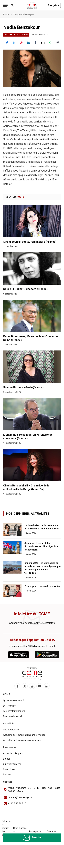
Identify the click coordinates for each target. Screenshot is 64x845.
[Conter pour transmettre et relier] (12, 590)
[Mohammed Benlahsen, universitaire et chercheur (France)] (32, 414)
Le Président (9, 705)
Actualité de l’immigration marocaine (22, 740)
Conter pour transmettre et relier (42, 586)
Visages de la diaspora (16, 35)
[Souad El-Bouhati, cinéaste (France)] (32, 268)
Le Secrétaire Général (14, 711)
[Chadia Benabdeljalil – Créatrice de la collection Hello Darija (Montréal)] (32, 465)
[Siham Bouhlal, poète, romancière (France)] (32, 221)
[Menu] (5, 5)
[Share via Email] (42, 42)
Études (6, 758)
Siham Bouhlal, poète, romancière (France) (29, 241)
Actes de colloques (13, 753)
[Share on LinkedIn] (28, 42)
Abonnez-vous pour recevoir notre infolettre (32, 623)
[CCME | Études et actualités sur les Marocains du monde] (32, 5)
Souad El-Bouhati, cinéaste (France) (25, 289)
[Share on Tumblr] (35, 42)
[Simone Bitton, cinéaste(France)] (32, 366)
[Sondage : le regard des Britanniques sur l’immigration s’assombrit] (12, 547)
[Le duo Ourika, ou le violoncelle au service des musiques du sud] (12, 529)
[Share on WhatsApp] (50, 42)
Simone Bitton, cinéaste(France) (23, 387)
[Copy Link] (57, 42)
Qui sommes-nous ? (13, 700)
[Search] (11, 5)
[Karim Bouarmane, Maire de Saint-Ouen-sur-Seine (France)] (32, 316)
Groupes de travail (12, 716)
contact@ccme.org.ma (20, 797)
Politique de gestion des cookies (6, 828)
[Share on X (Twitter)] (14, 42)
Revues (7, 774)
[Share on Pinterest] (21, 42)
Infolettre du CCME (32, 614)
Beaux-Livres (10, 769)
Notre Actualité (11, 729)
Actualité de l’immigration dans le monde (24, 735)
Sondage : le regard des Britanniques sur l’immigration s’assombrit (41, 546)
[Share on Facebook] (6, 42)
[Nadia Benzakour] (32, 68)
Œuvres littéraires (12, 764)
